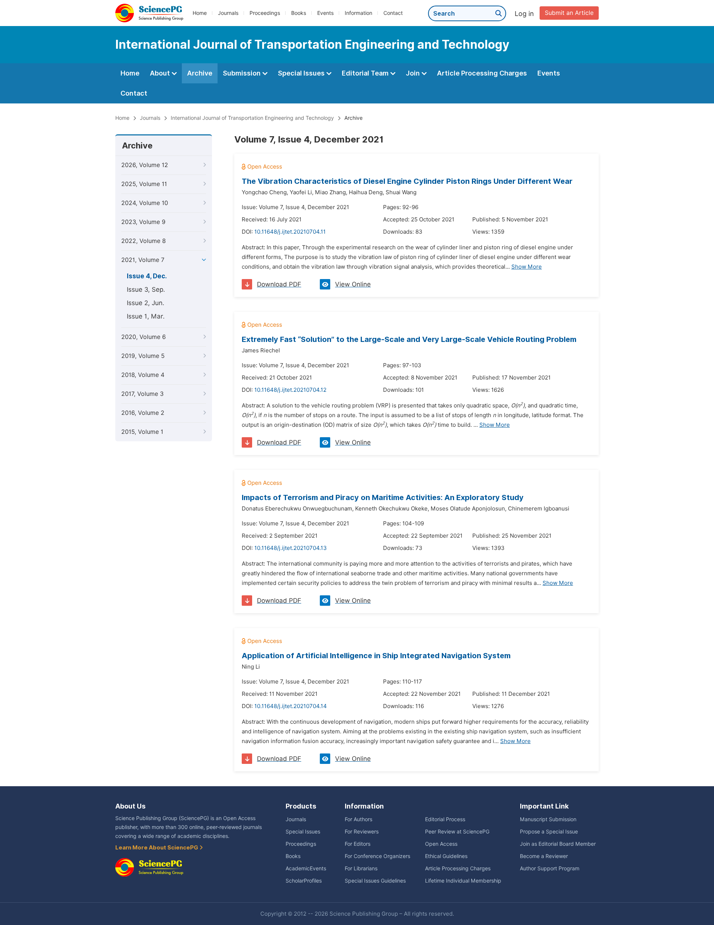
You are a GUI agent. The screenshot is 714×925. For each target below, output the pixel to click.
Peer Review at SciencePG (457, 832)
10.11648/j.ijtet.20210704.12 (290, 390)
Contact (393, 13)
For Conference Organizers (377, 856)
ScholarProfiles (304, 881)
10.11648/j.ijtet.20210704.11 (290, 231)
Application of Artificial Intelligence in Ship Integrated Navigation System (376, 655)
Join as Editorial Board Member (558, 844)
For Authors (358, 819)
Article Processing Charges (482, 73)
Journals (228, 13)
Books (298, 13)
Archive (199, 73)
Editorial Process (445, 819)
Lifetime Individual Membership (463, 881)
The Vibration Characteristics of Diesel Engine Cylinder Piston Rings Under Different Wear (407, 181)
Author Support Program (549, 868)
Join (413, 73)
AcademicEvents (306, 868)
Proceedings (265, 13)
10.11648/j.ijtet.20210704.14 (290, 706)
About (160, 73)
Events (325, 13)
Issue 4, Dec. (147, 276)
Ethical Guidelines (446, 856)
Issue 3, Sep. (146, 289)
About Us (130, 806)
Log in (524, 13)
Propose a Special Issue (549, 832)
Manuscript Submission (548, 819)
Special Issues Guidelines (375, 881)
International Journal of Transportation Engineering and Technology (252, 118)
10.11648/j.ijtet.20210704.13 (290, 548)
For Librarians (361, 868)
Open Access (441, 844)
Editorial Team (366, 73)
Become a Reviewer (544, 856)
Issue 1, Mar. (146, 316)
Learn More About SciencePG (157, 847)
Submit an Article (569, 12)
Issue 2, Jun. (145, 303)
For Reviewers (362, 832)
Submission (242, 73)
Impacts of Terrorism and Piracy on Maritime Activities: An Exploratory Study (383, 497)
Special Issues (302, 73)
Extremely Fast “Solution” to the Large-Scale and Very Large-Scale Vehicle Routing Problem (409, 339)
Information (358, 13)
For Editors (357, 844)
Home (200, 13)
